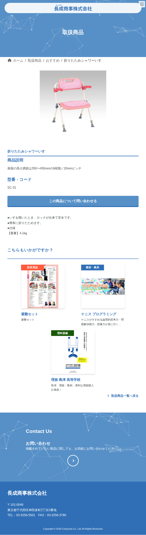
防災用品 (32, 267)
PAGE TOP (139, 515)
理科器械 (62, 333)
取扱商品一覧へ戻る (124, 395)
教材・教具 (92, 267)
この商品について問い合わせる (73, 201)
